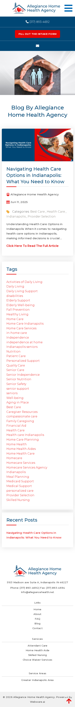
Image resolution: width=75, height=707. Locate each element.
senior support (17, 388)
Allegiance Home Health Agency (34, 697)
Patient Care (16, 356)
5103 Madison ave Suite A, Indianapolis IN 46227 (37, 582)
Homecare (14, 458)
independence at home (24, 342)
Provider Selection (42, 216)
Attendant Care (38, 645)
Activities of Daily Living (24, 282)
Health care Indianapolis (25, 435)
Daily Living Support (22, 291)
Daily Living (15, 286)
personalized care (19, 490)
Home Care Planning (22, 439)
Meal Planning (17, 476)
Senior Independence (23, 374)
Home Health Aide (37, 650)
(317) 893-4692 (39, 22)
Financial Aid (16, 425)
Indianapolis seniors (22, 347)
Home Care (14, 319)
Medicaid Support (20, 481)
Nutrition (13, 351)
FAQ (37, 618)
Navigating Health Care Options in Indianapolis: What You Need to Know (35, 175)
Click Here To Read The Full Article (32, 246)
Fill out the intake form (37, 33)
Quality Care (15, 365)
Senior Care (15, 370)
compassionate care (21, 416)
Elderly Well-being (20, 305)
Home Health (16, 444)
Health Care (56, 211)
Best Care (37, 211)
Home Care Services (21, 328)
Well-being (14, 398)
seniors (11, 393)
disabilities (14, 296)
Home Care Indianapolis (25, 323)
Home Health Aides (21, 449)
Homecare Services (20, 463)
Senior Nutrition (18, 379)
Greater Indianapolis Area (37, 680)
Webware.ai (37, 701)
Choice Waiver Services (37, 659)
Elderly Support (18, 300)
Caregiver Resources (22, 412)
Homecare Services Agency (26, 467)
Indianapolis (16, 216)
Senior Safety (16, 384)
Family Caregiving (20, 421)
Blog (37, 623)
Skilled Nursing (18, 500)
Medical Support (19, 486)
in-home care (16, 333)
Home (37, 609)
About (37, 614)
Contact (37, 628)
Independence (17, 337)
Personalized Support (23, 360)
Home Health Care (20, 453)
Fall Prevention (18, 309)
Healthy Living (17, 314)
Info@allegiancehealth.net (37, 592)
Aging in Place (17, 402)
